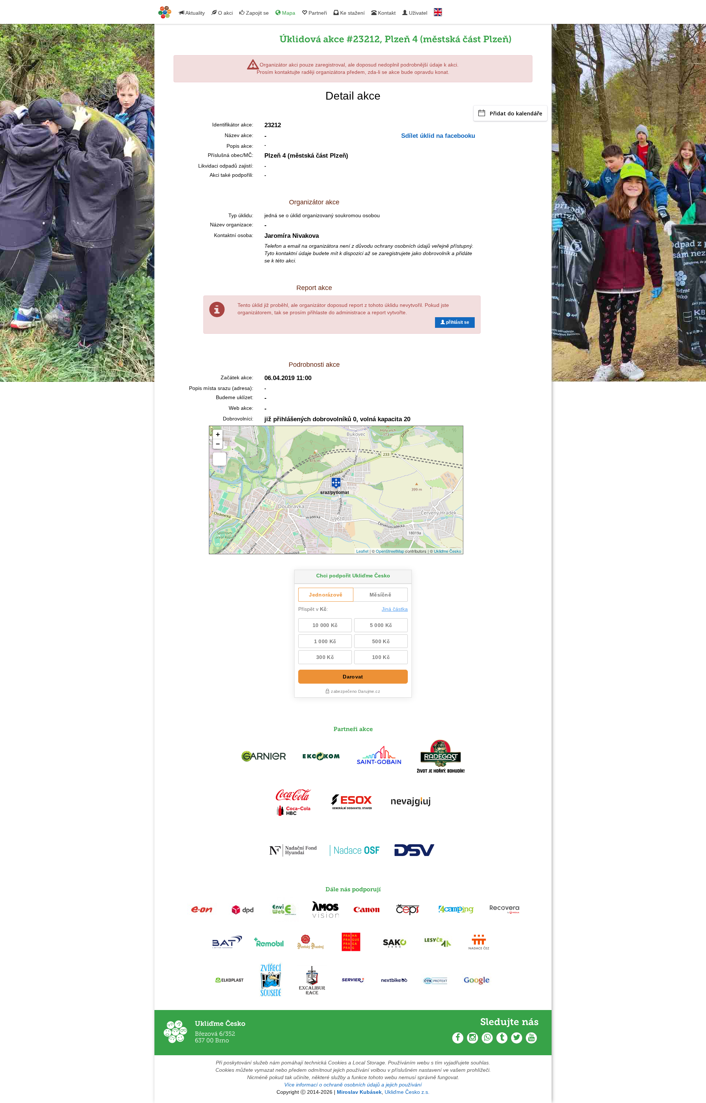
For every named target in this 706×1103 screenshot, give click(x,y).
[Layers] (219, 459)
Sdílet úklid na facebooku (438, 135)
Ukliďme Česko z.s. (407, 1092)
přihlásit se (457, 322)
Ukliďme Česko (447, 551)
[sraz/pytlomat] (336, 480)
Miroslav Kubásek (359, 1092)
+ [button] (218, 434)
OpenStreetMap (390, 551)
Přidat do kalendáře (516, 113)
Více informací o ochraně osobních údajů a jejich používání (353, 1085)
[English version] (438, 10)
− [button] (218, 444)
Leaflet (362, 551)
